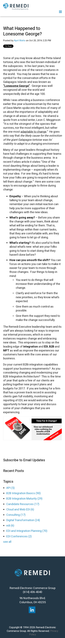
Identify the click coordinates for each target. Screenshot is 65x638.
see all (7, 542)
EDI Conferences (19, 536)
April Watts (19, 40)
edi (10, 525)
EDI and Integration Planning (26, 531)
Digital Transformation (23, 520)
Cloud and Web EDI (20, 509)
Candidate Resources (22, 504)
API (10, 488)
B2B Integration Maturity (24, 499)
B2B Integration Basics (23, 493)
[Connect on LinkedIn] (32, 609)
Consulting (16, 515)
